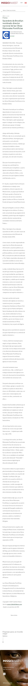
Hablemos (5, 636)
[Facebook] (13, 36)
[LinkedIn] (12, 36)
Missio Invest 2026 (8, 683)
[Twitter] (10, 36)
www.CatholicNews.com (14, 604)
